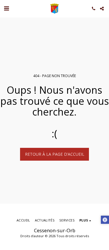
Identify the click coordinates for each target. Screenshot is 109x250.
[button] (6, 8)
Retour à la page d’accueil (54, 154)
